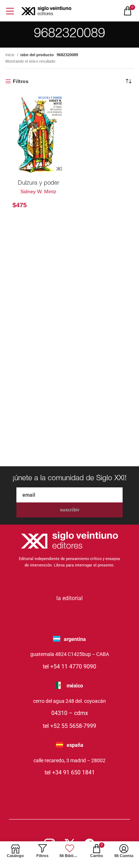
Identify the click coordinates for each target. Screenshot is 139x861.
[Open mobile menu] (10, 11)
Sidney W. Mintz (38, 191)
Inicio (10, 55)
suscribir (69, 509)
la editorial (69, 598)
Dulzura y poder (38, 183)
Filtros (21, 81)
